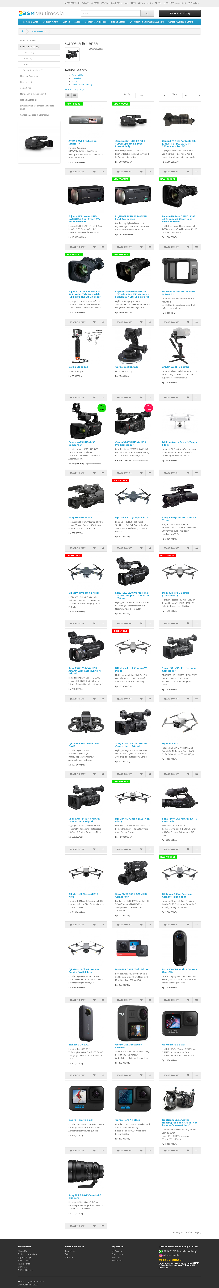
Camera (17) (77, 75)
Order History (118, 1254)
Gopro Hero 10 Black (80, 1119)
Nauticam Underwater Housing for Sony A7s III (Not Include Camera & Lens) (179, 1122)
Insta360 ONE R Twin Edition (132, 969)
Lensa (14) (76, 78)
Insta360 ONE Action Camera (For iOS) (179, 971)
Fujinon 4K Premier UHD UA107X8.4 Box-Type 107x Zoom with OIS (84, 219)
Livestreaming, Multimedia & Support (147, 21)
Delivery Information (27, 1254)
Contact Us (70, 1251)
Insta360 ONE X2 (78, 1044)
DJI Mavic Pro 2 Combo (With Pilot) (132, 669)
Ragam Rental (24, 1263)
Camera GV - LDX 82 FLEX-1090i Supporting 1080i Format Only (130, 143)
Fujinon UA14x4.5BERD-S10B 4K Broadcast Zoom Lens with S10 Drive (178, 219)
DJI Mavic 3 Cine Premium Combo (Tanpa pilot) (177, 895)
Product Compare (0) (74, 89)
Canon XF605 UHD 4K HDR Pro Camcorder (130, 443)
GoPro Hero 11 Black (127, 1119)
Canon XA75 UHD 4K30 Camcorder (81, 443)
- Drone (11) (26, 64)
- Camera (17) (27, 52)
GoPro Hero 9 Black (173, 1044)
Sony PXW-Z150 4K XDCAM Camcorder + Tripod (131, 745)
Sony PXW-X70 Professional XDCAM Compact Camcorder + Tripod (132, 595)
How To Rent (24, 1260)
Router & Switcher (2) (29, 40)
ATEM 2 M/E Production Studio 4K (82, 142)
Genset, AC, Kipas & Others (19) (34, 115)
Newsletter (117, 1260)
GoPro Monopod (78, 366)
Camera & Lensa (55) (29, 46)
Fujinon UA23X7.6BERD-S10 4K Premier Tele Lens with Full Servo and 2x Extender (84, 294)
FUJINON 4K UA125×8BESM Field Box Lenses (131, 217)
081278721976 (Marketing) (180, 1251)
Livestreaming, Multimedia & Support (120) (37, 107)
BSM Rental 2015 (36, 1281)
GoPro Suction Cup (126, 366)
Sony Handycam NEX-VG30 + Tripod (179, 519)
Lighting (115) (26, 82)
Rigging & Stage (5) (28, 99)
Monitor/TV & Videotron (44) (33, 94)
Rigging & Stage (118, 21)
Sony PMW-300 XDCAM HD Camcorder (131, 895)
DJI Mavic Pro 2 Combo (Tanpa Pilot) (176, 594)
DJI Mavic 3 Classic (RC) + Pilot (83, 895)
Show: (174, 94)
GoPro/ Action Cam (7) (82, 84)
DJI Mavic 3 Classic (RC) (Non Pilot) (132, 820)
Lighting (66, 21)
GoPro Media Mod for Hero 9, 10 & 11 (178, 293)
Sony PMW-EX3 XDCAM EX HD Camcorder (179, 820)
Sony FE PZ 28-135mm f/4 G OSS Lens (84, 1196)
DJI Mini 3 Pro (170, 743)
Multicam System (50, 21)
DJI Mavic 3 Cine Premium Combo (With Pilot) (83, 971)
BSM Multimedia (25, 1270)
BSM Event (22, 1267)
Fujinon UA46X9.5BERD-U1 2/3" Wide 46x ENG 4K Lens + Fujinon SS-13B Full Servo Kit (132, 294)
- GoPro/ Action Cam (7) (31, 70)
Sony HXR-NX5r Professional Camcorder (179, 669)
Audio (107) (25, 88)
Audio (77, 21)
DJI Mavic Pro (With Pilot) (83, 592)
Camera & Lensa (30, 21)
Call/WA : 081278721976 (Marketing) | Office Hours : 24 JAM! (109, 3)
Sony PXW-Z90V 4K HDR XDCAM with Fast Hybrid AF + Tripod (86, 670)
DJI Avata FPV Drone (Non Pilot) (83, 745)
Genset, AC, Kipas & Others (180, 21)
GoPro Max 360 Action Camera (128, 1046)
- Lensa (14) (26, 58)
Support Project (25, 1257)
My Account (117, 1251)
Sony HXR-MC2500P (80, 517)
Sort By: (127, 94)
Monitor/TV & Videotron (95, 21)
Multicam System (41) (29, 76)
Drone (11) (76, 81)
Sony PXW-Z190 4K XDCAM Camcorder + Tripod (84, 820)
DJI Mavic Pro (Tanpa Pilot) (131, 517)
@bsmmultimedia (171, 1255)
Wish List (116, 1257)
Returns (68, 1254)
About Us (22, 1251)
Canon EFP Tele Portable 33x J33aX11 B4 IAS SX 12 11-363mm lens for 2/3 (179, 143)
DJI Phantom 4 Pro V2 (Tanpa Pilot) (179, 443)
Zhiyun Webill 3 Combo (176, 366)
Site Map (69, 1257)
